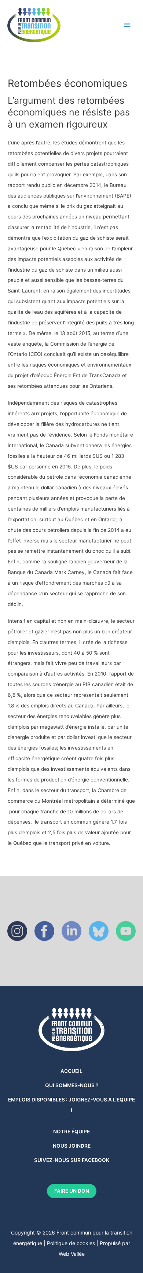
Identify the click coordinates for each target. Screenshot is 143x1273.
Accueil (71, 1071)
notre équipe (71, 1131)
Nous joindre (72, 1146)
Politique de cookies (71, 1243)
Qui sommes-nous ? (71, 1085)
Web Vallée (72, 1254)
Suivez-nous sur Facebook (71, 1160)
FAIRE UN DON (71, 1191)
